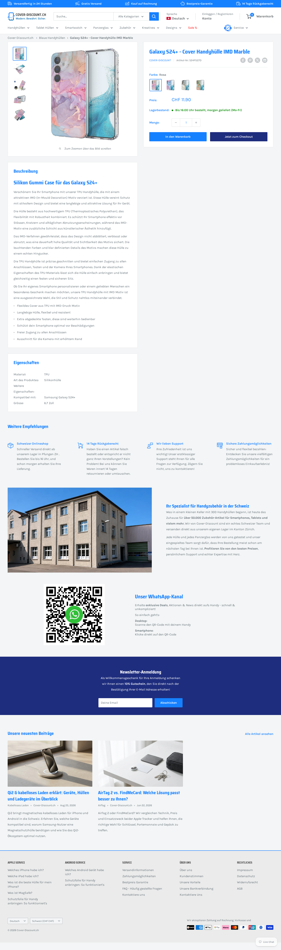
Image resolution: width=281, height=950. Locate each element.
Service (239, 27)
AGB (240, 888)
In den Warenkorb (178, 136)
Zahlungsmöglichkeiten (139, 876)
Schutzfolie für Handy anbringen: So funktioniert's (27, 901)
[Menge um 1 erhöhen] (196, 123)
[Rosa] (155, 85)
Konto (207, 18)
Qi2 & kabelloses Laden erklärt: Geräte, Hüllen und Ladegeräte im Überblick (48, 795)
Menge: (154, 122)
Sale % (192, 27)
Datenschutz (246, 876)
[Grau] (185, 85)
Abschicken (168, 702)
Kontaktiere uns (133, 894)
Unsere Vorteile (190, 882)
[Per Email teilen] (264, 60)
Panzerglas (101, 27)
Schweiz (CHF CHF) (43, 921)
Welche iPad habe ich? (23, 876)
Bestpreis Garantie (135, 882)
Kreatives (148, 27)
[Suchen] (154, 16)
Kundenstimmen (191, 876)
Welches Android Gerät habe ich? (84, 872)
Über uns (186, 870)
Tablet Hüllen (45, 27)
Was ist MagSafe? (20, 893)
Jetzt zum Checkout (239, 136)
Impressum (245, 870)
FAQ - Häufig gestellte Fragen (142, 888)
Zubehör (125, 27)
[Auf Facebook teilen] (243, 60)
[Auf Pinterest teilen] (250, 60)
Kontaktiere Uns (191, 894)
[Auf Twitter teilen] (257, 60)
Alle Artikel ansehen (259, 734)
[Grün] (200, 85)
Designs (171, 27)
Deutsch (14, 921)
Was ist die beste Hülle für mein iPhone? (30, 884)
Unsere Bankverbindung (196, 888)
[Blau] (170, 85)
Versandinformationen (138, 870)
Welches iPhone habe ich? (26, 870)
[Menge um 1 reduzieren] (176, 123)
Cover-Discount (160, 60)
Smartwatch (73, 27)
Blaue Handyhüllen (52, 38)
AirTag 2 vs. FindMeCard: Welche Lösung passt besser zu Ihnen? (139, 795)
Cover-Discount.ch (20, 38)
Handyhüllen (16, 27)
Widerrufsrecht (247, 882)
